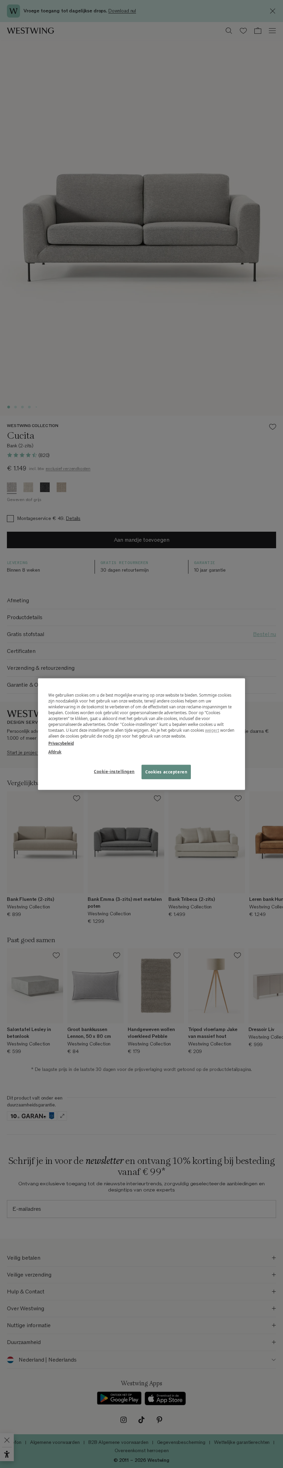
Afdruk (54, 751)
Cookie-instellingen (114, 771)
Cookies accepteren (166, 771)
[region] (141, 734)
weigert (212, 730)
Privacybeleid (61, 743)
